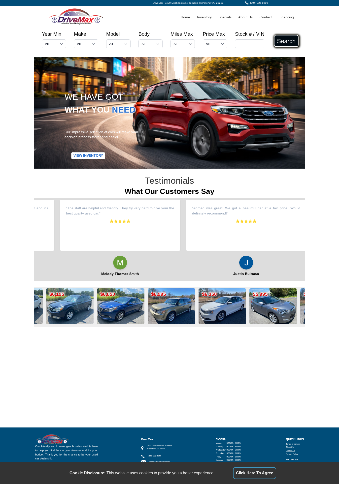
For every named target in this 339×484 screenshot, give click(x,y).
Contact (266, 17)
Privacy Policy (292, 454)
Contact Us (290, 451)
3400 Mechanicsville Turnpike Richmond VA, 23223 (194, 2)
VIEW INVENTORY (88, 155)
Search (286, 41)
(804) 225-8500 (259, 2)
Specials (225, 17)
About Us (245, 17)
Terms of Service (293, 444)
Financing (286, 17)
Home (185, 17)
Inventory (204, 17)
